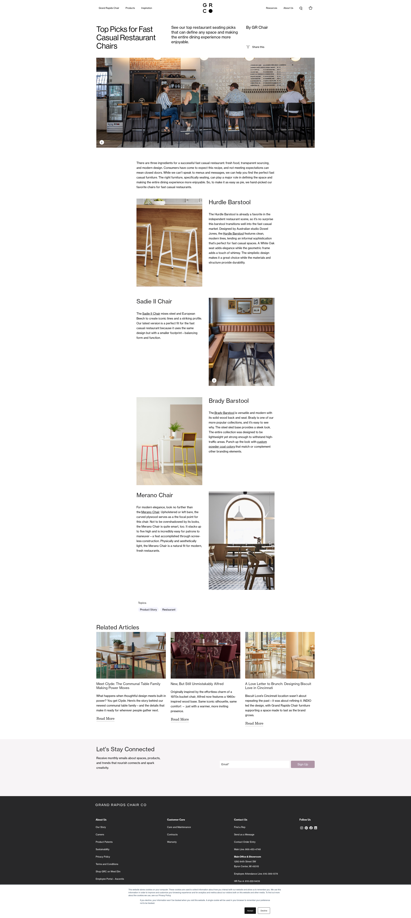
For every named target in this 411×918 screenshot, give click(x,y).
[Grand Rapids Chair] (208, 8)
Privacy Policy (103, 856)
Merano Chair (150, 512)
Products (130, 8)
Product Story (148, 609)
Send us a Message (244, 834)
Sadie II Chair (151, 313)
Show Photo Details (102, 142)
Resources (271, 8)
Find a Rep (239, 827)
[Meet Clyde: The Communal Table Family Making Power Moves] (131, 655)
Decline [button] (264, 910)
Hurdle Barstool (233, 233)
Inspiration (146, 8)
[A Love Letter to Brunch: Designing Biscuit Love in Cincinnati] (280, 655)
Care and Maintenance (179, 827)
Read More (105, 718)
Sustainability (102, 849)
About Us (288, 8)
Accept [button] (250, 910)
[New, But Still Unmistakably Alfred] (205, 655)
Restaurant (168, 609)
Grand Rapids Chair (109, 8)
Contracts (172, 834)
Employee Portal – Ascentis (110, 878)
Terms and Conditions (107, 864)
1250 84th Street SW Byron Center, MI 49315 (247, 861)
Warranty (172, 841)
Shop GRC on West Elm (108, 871)
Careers (100, 834)
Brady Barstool (224, 413)
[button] (255, 47)
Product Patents (104, 841)
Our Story (101, 827)
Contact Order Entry (244, 841)
